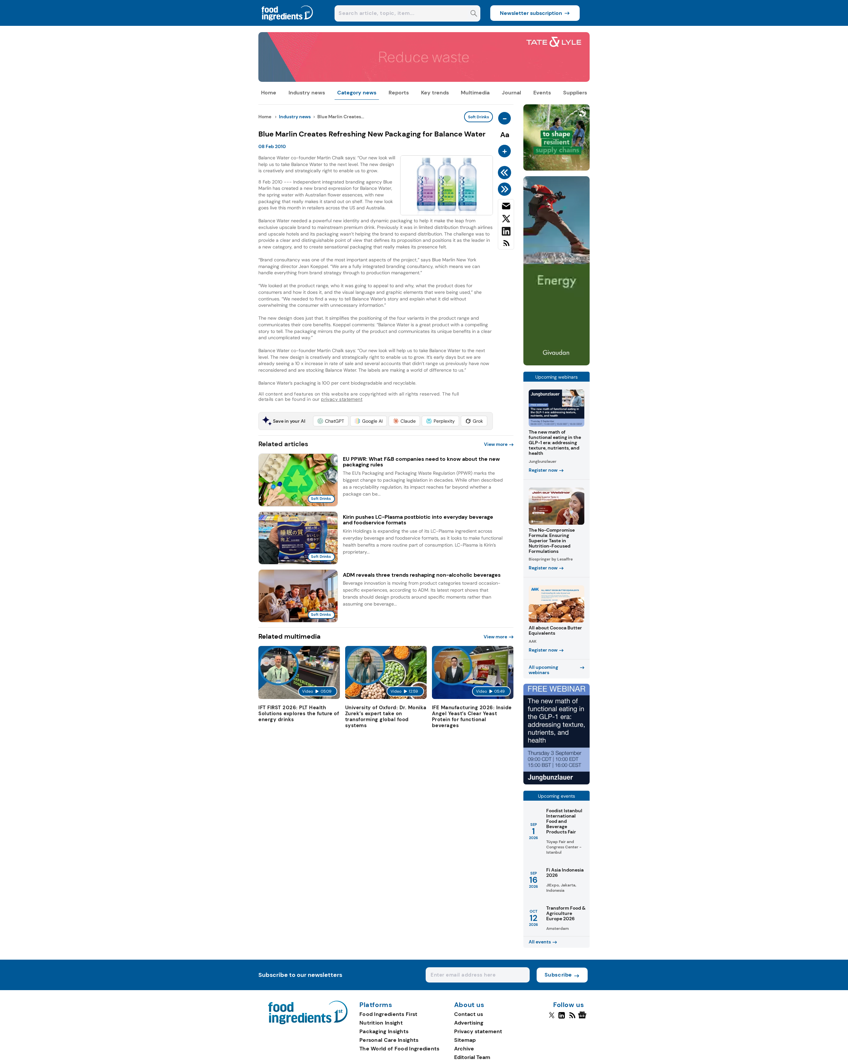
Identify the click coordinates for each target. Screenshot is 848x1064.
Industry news (307, 92)
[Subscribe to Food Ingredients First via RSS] (506, 245)
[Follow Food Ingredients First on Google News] (583, 1018)
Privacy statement (478, 1031)
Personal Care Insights (389, 1040)
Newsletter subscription (531, 13)
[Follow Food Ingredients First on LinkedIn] (561, 1018)
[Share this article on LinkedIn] (506, 232)
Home (268, 92)
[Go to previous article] (505, 172)
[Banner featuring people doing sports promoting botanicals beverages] (556, 363)
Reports (399, 92)
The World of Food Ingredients (399, 1048)
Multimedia (475, 92)
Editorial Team (472, 1057)
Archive (464, 1048)
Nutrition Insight (381, 1023)
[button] (330, 421)
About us (469, 1005)
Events (542, 92)
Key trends (435, 92)
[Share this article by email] (506, 207)
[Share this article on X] (506, 220)
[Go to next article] (505, 189)
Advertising (468, 1023)
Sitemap (465, 1040)
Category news (356, 92)
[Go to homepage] (307, 1022)
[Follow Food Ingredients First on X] (551, 1018)
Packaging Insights (383, 1031)
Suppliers (575, 92)
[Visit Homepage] (287, 24)
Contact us (468, 1014)
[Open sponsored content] (424, 80)
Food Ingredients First (388, 1014)
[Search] (474, 14)
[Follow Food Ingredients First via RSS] (572, 1018)
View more (495, 444)
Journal (511, 92)
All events (540, 941)
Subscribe (558, 975)
